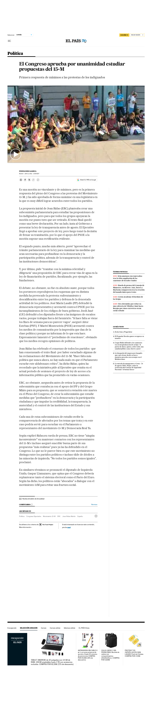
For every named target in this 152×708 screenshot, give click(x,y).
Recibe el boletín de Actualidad (33, 499)
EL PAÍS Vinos (84, 628)
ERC (58, 516)
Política (15, 53)
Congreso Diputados (33, 516)
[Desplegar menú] (9, 41)
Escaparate (11, 628)
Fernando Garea (27, 171)
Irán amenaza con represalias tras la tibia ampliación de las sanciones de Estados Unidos (127, 278)
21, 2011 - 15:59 (31, 173)
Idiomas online (69, 628)
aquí (69, 527)
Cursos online (55, 628)
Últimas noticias (120, 272)
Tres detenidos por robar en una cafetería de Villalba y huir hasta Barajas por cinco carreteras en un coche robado (128, 307)
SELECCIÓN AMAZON (28, 628)
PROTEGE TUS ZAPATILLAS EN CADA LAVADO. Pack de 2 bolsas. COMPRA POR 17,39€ (134, 653)
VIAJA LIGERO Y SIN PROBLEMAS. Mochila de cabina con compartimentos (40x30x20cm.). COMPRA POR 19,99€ (110, 655)
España (80, 516)
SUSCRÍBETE (124, 35)
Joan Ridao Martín (69, 516)
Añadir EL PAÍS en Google (88, 180)
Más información (25, 527)
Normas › (94, 504)
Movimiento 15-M (49, 516)
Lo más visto (118, 327)
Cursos (43, 628)
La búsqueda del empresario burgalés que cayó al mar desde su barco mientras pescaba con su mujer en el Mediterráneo (128, 356)
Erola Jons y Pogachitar (123, 332)
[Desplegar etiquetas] (96, 516)
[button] (76, 124)
